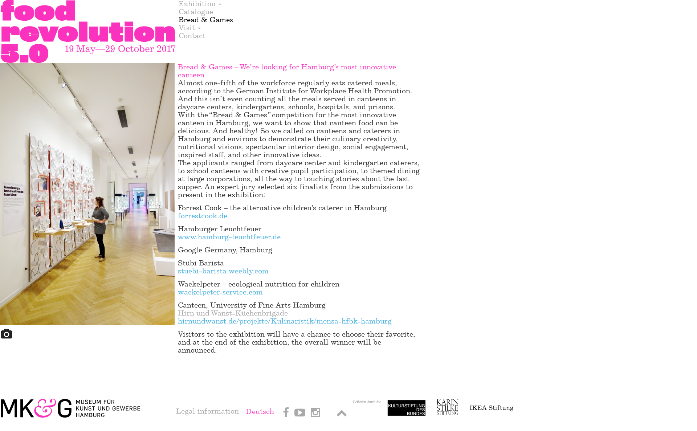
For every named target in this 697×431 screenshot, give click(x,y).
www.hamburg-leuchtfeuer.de (229, 237)
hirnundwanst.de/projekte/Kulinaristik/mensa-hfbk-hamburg (285, 321)
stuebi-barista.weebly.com (223, 271)
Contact (192, 36)
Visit (188, 28)
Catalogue (196, 12)
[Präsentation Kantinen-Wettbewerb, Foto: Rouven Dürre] (88, 195)
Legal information (207, 411)
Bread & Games (206, 20)
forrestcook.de (202, 216)
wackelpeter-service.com (220, 292)
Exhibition (198, 4)
